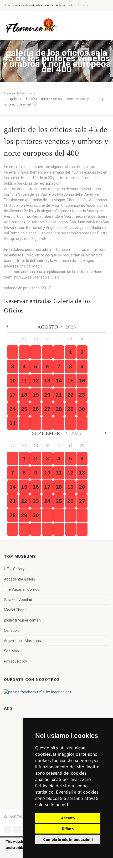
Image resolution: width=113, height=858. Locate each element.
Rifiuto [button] (68, 828)
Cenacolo (12, 630)
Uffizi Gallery (14, 569)
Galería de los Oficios (19, 93)
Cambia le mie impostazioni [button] (68, 839)
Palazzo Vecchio (18, 600)
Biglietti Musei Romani (23, 620)
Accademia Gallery (19, 579)
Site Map (11, 651)
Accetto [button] (68, 818)
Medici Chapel (15, 610)
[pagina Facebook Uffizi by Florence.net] (37, 692)
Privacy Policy (15, 661)
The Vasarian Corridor (22, 589)
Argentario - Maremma (23, 641)
